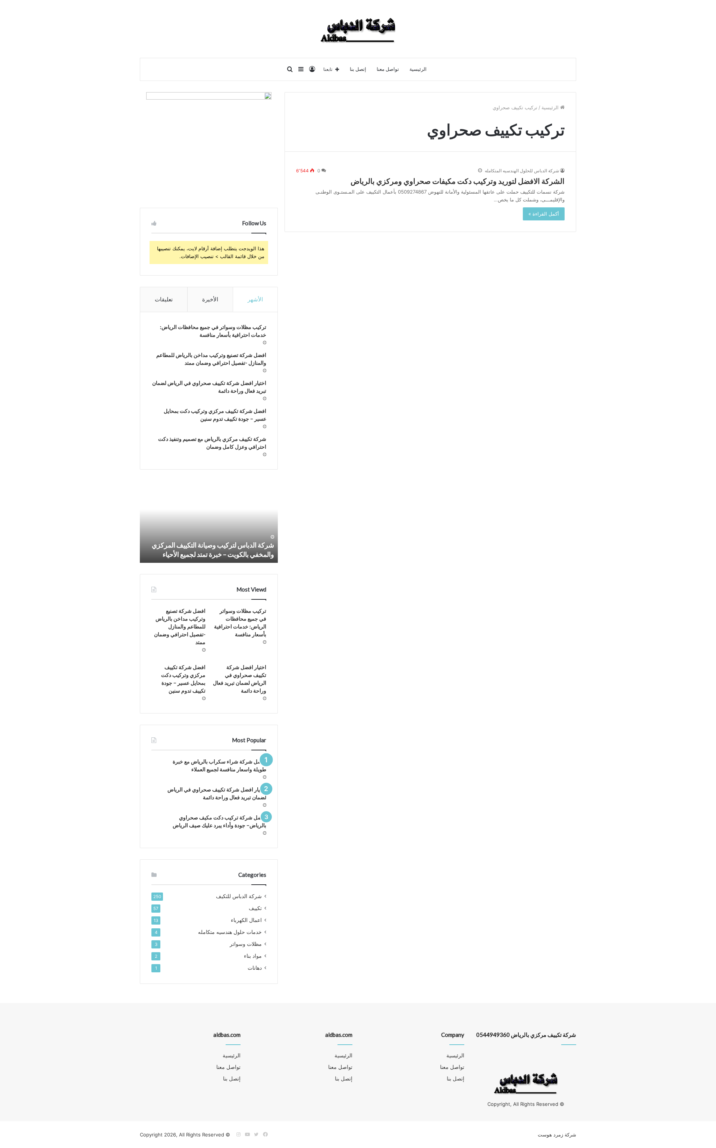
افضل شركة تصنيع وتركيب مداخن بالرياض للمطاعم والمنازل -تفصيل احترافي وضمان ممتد (179, 626)
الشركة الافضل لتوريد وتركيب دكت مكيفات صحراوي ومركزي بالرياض (458, 180)
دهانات (255, 968)
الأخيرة (210, 299)
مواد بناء (253, 956)
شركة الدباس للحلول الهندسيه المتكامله (522, 170)
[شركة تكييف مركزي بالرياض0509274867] (358, 29)
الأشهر (255, 299)
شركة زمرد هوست (557, 1135)
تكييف (255, 908)
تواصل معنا (388, 69)
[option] (209, 522)
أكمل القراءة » (543, 214)
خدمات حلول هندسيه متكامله (230, 932)
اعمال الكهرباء (246, 920)
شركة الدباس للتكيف (239, 896)
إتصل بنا (358, 69)
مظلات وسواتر (246, 944)
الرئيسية (418, 69)
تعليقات (164, 299)
